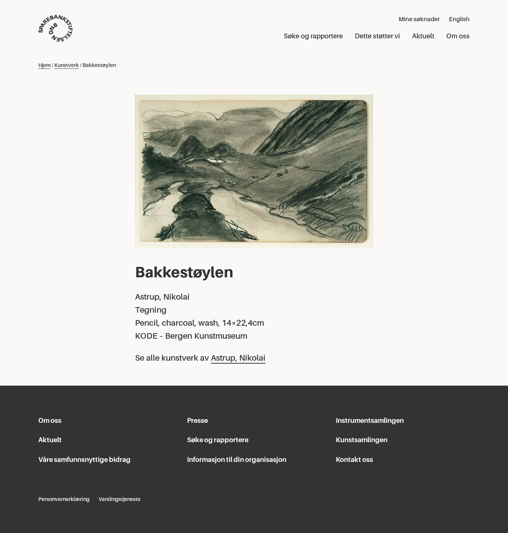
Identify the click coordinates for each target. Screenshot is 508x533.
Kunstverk (66, 65)
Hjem (44, 65)
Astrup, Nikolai (238, 358)
